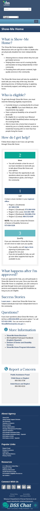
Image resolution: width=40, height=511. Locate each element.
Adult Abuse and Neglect (20, 384)
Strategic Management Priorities (12, 429)
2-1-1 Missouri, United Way (10, 466)
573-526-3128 (10, 225)
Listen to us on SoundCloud (29, 487)
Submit (29, 9)
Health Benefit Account (9, 471)
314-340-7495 (29, 212)
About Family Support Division (11, 419)
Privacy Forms (7, 455)
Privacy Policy (14, 494)
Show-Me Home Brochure (17, 335)
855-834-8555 (14, 319)
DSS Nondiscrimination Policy (11, 432)
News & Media (7, 425)
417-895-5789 (14, 207)
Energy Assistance (8, 450)
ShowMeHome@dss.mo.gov (13, 324)
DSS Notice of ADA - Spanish (11, 438)
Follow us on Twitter (14, 487)
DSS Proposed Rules (25, 496)
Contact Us (12, 496)
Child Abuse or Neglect (20, 378)
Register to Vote (7, 468)
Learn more (6, 301)
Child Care (6, 452)
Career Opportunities (9, 427)
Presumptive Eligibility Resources (12, 473)
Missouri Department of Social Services (20, 2)
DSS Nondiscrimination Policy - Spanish (14, 434)
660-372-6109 (28, 216)
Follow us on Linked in (24, 487)
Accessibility (26, 494)
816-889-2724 (30, 214)
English (10, 340)
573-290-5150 (30, 209)
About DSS (6, 417)
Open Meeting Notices (9, 454)
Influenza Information (9, 470)
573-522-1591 (7, 321)
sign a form (29, 247)
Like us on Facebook (4, 487)
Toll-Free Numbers (8, 430)
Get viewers (6, 475)
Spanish (18, 340)
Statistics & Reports (8, 423)
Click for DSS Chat (20, 505)
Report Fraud (6, 448)
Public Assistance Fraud (20, 375)
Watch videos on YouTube (19, 487)
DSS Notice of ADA (8, 436)
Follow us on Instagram (9, 487)
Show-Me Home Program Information (21, 347)
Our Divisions (6, 421)
